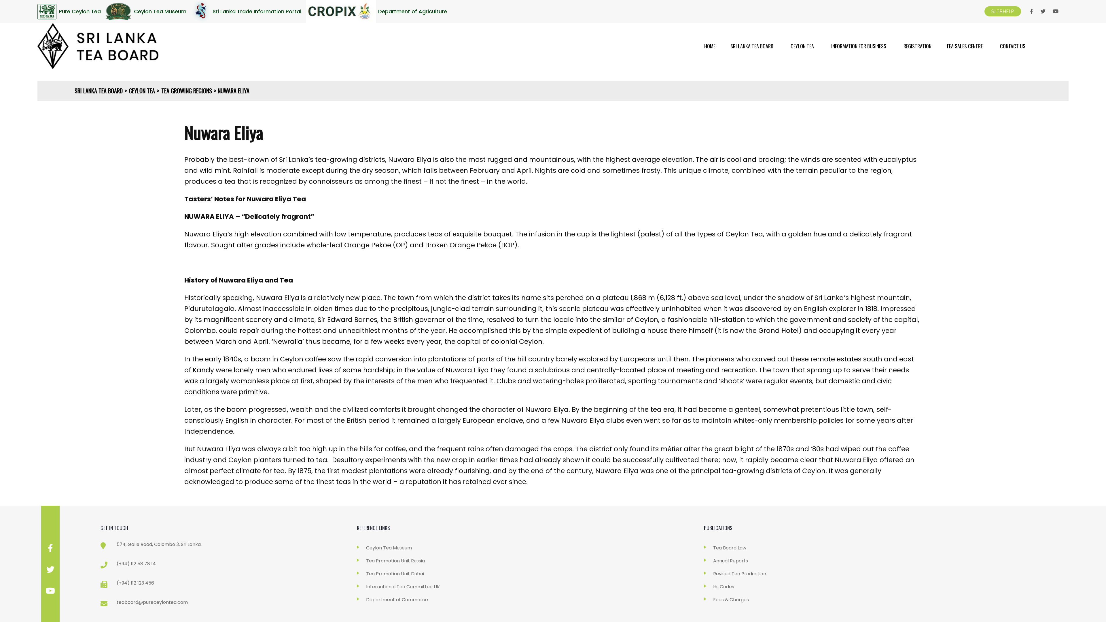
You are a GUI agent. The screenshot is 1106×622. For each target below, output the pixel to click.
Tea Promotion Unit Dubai (395, 573)
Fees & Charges (731, 599)
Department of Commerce (397, 599)
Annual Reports (730, 560)
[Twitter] (1043, 11)
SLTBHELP (1002, 11)
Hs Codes (723, 586)
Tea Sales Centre (964, 46)
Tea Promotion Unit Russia (395, 560)
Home (709, 46)
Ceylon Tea (802, 46)
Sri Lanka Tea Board (751, 46)
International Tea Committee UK (403, 586)
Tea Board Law (729, 548)
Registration (917, 46)
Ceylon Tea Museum (389, 548)
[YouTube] (1055, 11)
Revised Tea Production (739, 573)
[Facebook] (1031, 11)
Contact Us (1012, 46)
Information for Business (858, 46)
